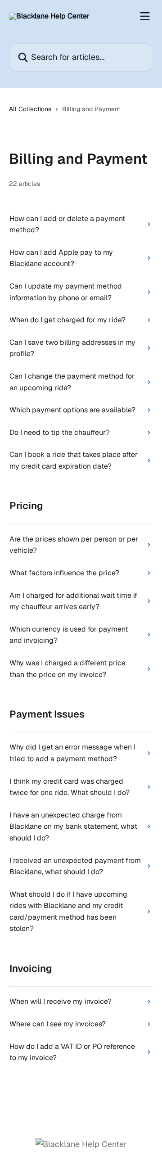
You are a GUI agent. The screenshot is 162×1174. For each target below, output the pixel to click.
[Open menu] (145, 16)
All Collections (30, 109)
